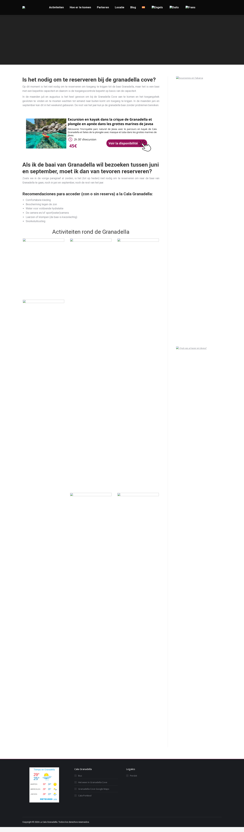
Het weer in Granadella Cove (92, 782)
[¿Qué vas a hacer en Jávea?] (201, 348)
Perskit (133, 775)
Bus (80, 775)
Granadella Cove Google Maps (93, 788)
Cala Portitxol (84, 795)
